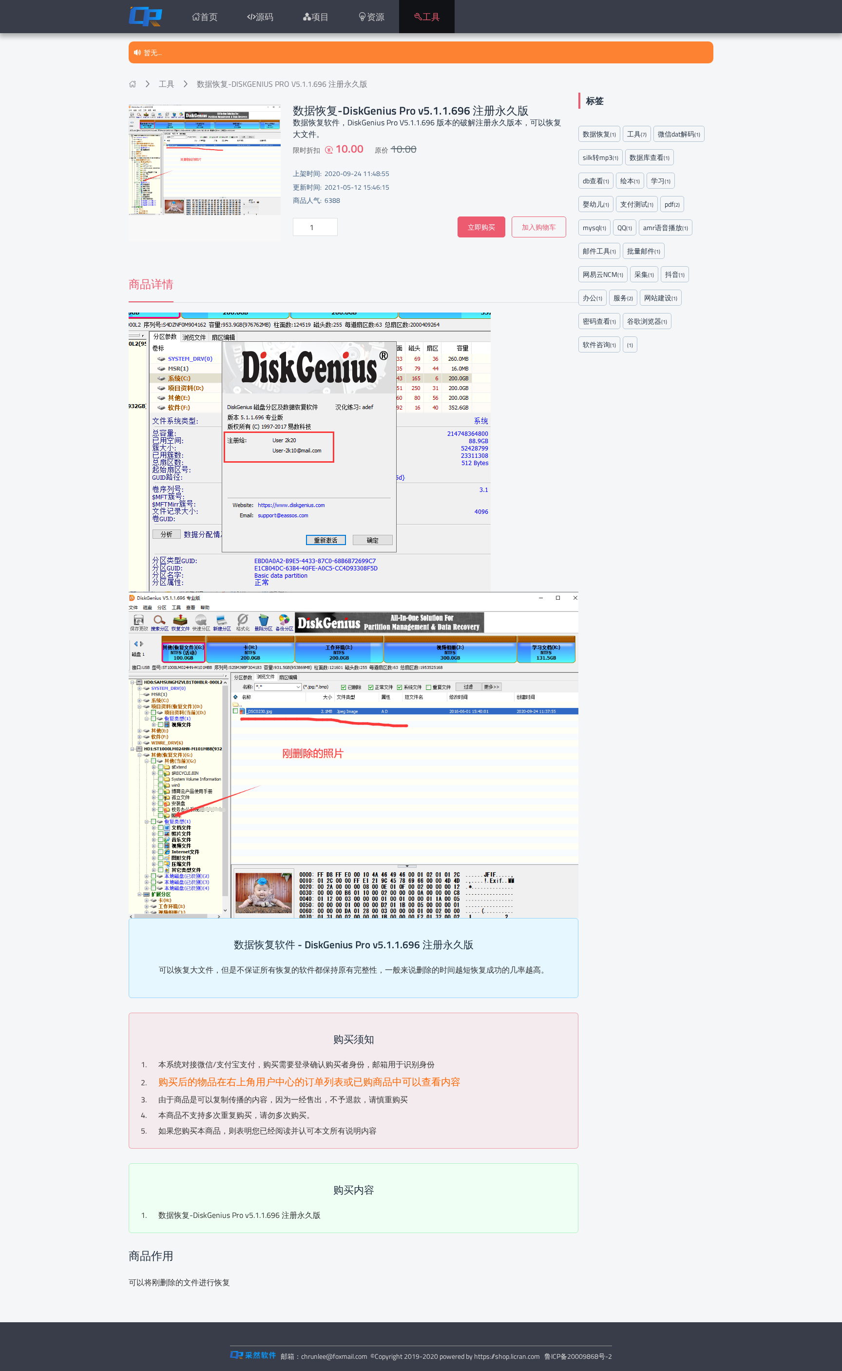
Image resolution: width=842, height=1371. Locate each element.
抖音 (675, 274)
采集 (644, 274)
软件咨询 (599, 344)
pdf (672, 204)
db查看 (596, 181)
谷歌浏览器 (647, 321)
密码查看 (599, 321)
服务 (623, 298)
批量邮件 (643, 251)
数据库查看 (650, 157)
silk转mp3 (600, 157)
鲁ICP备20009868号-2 (578, 1356)
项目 (320, 16)
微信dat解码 (679, 134)
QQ (624, 227)
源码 (264, 16)
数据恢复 (599, 134)
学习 (660, 181)
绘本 (630, 181)
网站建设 (660, 298)
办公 (592, 298)
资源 (375, 16)
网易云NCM (603, 274)
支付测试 (636, 204)
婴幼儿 (596, 204)
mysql (594, 227)
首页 (209, 16)
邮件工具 (599, 251)
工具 (431, 16)
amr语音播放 (665, 227)
